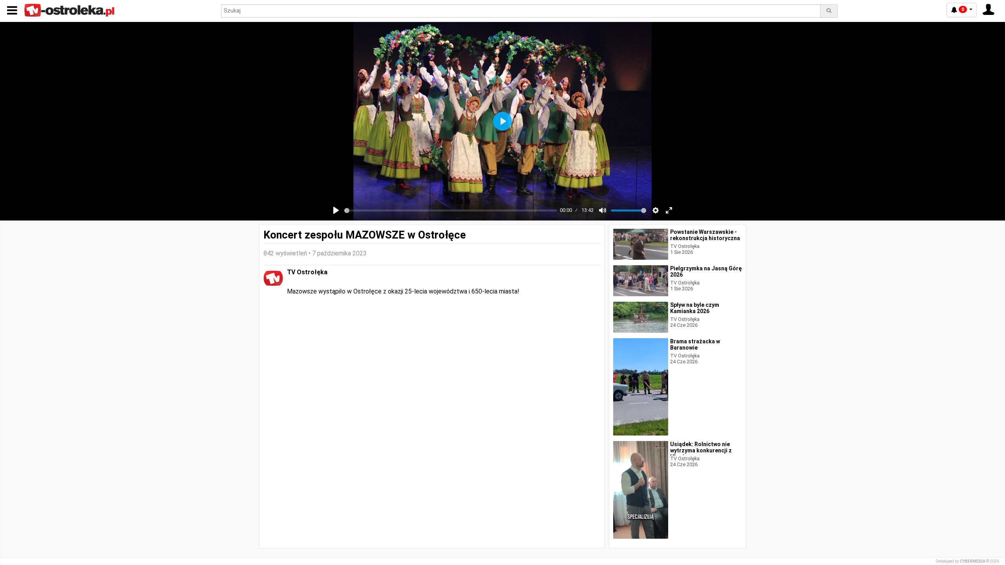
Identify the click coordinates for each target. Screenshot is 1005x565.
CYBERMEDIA (972, 561)
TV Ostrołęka (307, 272)
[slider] (450, 210)
